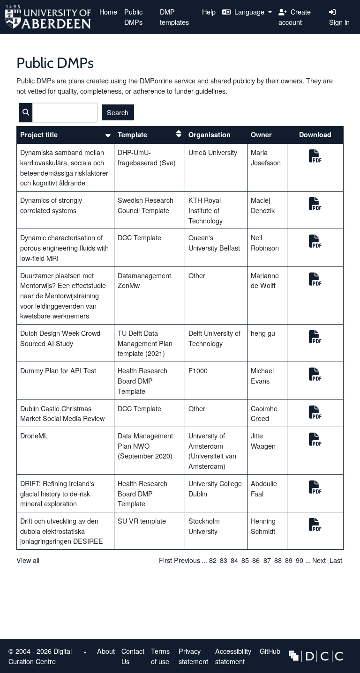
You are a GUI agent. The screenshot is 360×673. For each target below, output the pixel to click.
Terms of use (160, 656)
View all (27, 560)
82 (213, 560)
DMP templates (174, 17)
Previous (187, 560)
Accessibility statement (233, 656)
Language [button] (249, 11)
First (165, 560)
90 (299, 560)
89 (288, 560)
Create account (294, 17)
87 (267, 560)
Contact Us (132, 656)
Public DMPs (133, 17)
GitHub (268, 652)
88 (278, 560)
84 (234, 560)
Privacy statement (193, 656)
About (106, 651)
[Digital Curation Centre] (316, 655)
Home (108, 11)
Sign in (339, 22)
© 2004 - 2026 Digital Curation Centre (38, 657)
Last (336, 560)
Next (319, 560)
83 (223, 560)
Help (209, 11)
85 (245, 560)
